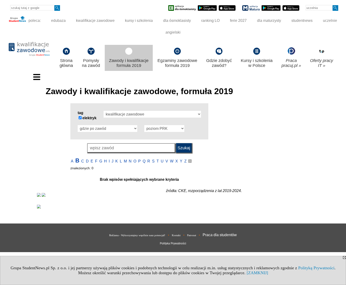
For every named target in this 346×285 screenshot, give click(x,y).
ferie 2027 (238, 21)
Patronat (191, 235)
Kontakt (176, 235)
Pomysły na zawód (91, 63)
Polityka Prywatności (173, 243)
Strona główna (66, 63)
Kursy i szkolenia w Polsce (257, 63)
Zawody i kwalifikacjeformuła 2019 (129, 63)
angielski (173, 32)
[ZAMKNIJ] (257, 272)
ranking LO (210, 21)
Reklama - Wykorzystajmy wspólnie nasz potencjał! (137, 235)
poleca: (34, 21)
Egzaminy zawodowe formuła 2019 (177, 63)
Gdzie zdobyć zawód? (219, 63)
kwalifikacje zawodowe (95, 21)
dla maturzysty (269, 21)
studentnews (302, 21)
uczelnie (330, 21)
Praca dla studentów (220, 235)
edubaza (58, 21)
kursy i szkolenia (139, 21)
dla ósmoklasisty (177, 21)
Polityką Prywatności (316, 268)
